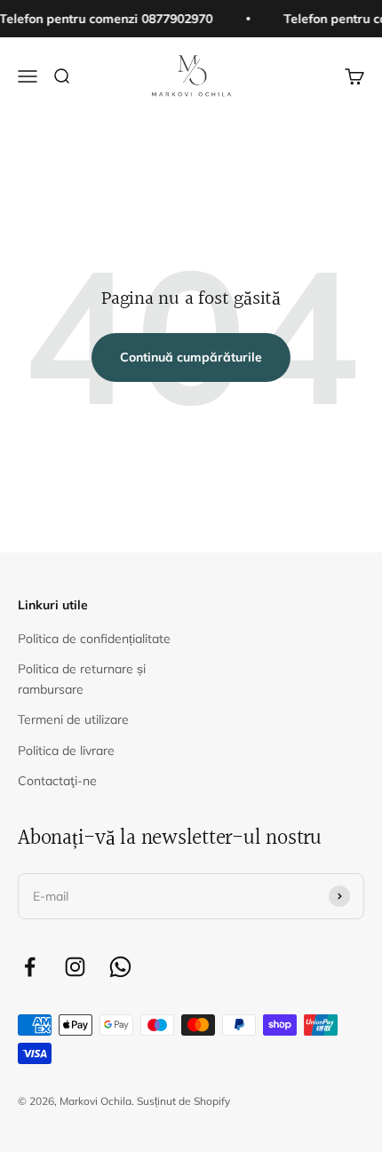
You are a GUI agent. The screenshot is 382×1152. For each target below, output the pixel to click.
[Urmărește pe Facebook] (30, 967)
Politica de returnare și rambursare (82, 678)
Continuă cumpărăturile (191, 357)
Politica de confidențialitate (94, 639)
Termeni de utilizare (73, 719)
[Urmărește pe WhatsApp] (120, 967)
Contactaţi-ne (57, 781)
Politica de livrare (66, 751)
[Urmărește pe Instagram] (75, 967)
